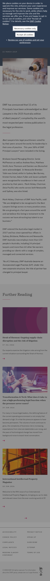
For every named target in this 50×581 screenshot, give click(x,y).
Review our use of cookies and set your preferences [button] (26, 41)
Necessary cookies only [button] (25, 28)
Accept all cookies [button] (25, 34)
